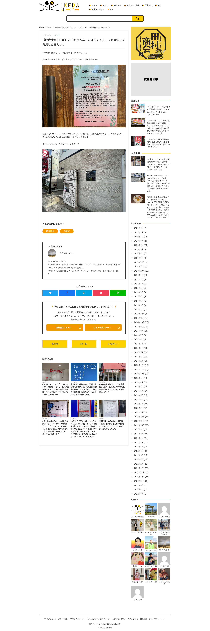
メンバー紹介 (63, 619)
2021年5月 (140, 494)
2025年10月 (141, 271)
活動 (159, 5)
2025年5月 (140, 292)
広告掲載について (119, 619)
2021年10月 (141, 477)
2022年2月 (140, 459)
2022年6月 (140, 442)
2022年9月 (140, 429)
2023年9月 (140, 378)
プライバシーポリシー (157, 619)
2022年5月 (140, 447)
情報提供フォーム (63, 327)
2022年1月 (140, 464)
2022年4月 (140, 451)
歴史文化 (148, 5)
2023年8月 (140, 382)
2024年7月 (140, 335)
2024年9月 (140, 327)
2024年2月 (140, 357)
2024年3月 (140, 352)
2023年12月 (141, 365)
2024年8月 (140, 331)
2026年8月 (140, 228)
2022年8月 (140, 434)
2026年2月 (140, 254)
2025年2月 (140, 305)
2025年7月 (140, 284)
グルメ (94, 5)
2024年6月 (140, 339)
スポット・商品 (133, 5)
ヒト (112, 9)
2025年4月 (140, 297)
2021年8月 (140, 485)
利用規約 (143, 619)
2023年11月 (141, 370)
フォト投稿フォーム (102, 327)
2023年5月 (140, 395)
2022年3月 (140, 455)
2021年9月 (140, 481)
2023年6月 (140, 391)
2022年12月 (141, 417)
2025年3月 (140, 301)
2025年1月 (140, 309)
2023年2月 (140, 408)
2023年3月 (140, 404)
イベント (117, 5)
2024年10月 (141, 322)
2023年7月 (140, 387)
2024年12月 (140, 314)
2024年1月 (140, 361)
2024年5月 (140, 344)
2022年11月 (141, 421)
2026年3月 (140, 249)
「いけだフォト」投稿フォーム (98, 619)
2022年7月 (140, 438)
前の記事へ (55, 344)
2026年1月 (140, 258)
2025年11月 (140, 267)
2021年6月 (140, 490)
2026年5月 (140, 241)
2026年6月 (140, 237)
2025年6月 (140, 288)
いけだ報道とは (50, 619)
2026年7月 (140, 232)
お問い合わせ (133, 619)
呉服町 (67, 231)
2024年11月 (140, 318)
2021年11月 (141, 472)
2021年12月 (141, 468)
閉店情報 (50, 231)
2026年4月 (140, 245)
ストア (105, 5)
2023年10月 (141, 374)
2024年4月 (140, 348)
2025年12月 (140, 262)
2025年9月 (140, 275)
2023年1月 (140, 412)
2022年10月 (141, 425)
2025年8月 (140, 279)
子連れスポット (98, 9)
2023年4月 (140, 399)
